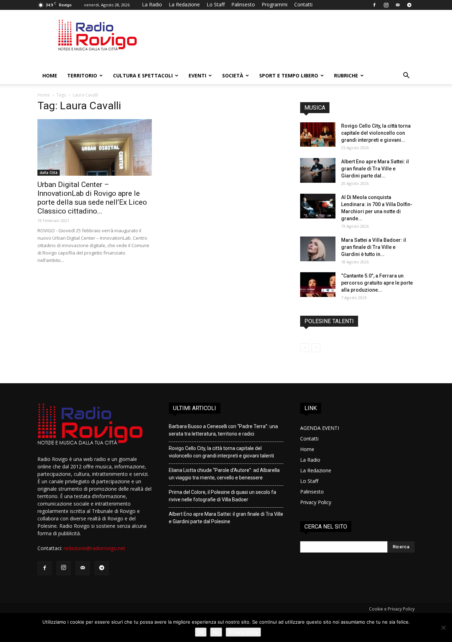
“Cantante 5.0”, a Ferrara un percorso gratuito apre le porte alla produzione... (377, 283)
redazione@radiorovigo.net (94, 548)
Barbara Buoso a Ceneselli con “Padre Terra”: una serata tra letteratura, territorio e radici (223, 430)
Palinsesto (243, 4)
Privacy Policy (315, 502)
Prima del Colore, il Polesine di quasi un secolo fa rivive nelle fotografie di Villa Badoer (222, 495)
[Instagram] (386, 5)
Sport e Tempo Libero (288, 75)
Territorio (82, 75)
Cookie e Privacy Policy (392, 609)
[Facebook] (374, 5)
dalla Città (49, 172)
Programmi (274, 4)
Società (232, 75)
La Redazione (184, 4)
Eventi (197, 75)
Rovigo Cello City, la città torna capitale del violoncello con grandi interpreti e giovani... (376, 133)
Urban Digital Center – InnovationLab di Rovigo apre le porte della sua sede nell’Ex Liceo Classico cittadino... (92, 197)
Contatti (303, 4)
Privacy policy (243, 632)
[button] (406, 76)
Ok (201, 632)
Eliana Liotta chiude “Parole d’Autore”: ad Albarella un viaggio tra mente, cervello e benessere (224, 473)
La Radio (152, 4)
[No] (443, 627)
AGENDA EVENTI (319, 428)
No (216, 632)
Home (49, 75)
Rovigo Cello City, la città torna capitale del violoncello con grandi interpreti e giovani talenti (221, 452)
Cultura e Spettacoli (143, 75)
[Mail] (397, 5)
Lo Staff (216, 4)
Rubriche (346, 75)
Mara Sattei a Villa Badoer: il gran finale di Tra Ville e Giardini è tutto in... (373, 247)
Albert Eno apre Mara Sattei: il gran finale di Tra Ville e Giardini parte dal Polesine (226, 517)
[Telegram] (409, 5)
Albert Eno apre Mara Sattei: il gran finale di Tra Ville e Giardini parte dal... (375, 169)
